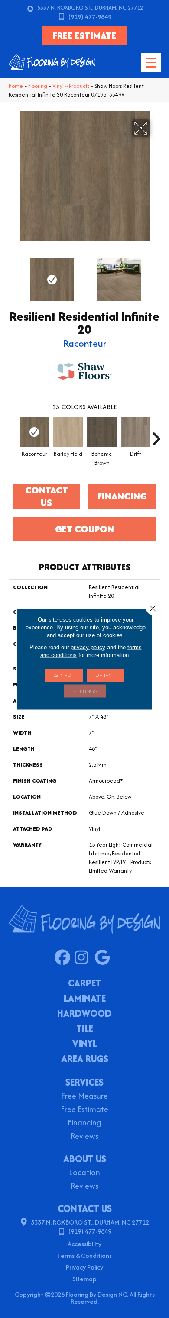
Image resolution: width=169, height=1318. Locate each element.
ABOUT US (84, 1159)
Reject (105, 675)
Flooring (37, 86)
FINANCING (122, 496)
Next (156, 275)
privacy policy (88, 647)
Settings (84, 690)
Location (84, 1173)
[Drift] (136, 432)
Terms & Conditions (84, 1255)
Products (79, 86)
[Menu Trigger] (151, 62)
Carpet (84, 984)
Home (16, 86)
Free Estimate (84, 1110)
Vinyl (58, 86)
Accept (64, 675)
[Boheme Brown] (102, 432)
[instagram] (84, 958)
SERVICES (84, 1082)
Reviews (84, 1137)
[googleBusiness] (104, 958)
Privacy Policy (84, 1267)
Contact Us (46, 496)
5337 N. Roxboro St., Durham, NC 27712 (90, 7)
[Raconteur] (34, 432)
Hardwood (84, 1014)
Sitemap (84, 1278)
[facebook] (64, 958)
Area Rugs (84, 1060)
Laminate (85, 999)
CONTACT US (85, 1208)
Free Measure (84, 1097)
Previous (13, 275)
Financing (84, 1123)
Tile (84, 1029)
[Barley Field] (68, 432)
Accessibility (84, 1243)
